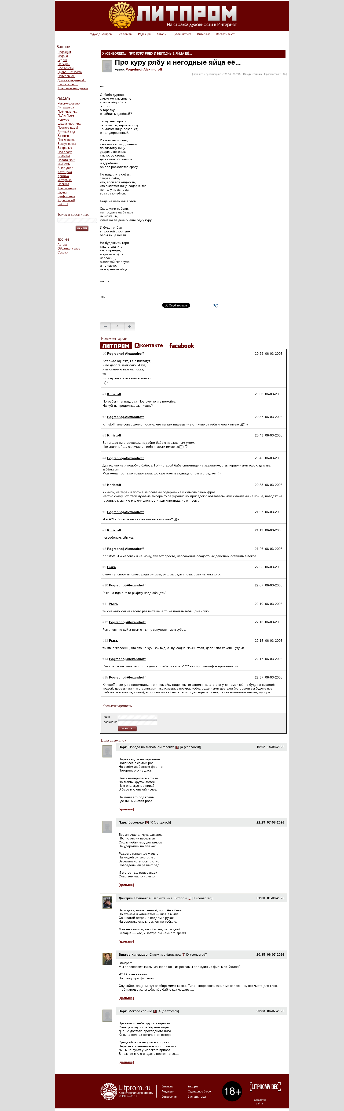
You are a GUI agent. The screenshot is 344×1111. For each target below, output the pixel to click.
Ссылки (63, 252)
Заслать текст (225, 34)
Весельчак (136, 822)
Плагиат (63, 184)
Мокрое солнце (140, 1011)
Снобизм (64, 156)
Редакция (144, 34)
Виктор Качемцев (133, 954)
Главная (167, 1086)
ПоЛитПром (66, 115)
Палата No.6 (66, 160)
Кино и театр (67, 188)
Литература (66, 107)
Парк (123, 747)
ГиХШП (63, 204)
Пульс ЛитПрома (70, 72)
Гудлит (62, 60)
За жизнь (64, 136)
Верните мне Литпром (170, 898)
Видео (62, 192)
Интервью (203, 34)
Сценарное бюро (199, 1091)
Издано (63, 56)
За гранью (65, 147)
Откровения (170, 1096)
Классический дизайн (73, 88)
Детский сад (66, 132)
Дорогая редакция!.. (72, 80)
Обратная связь (69, 248)
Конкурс (63, 119)
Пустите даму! (68, 127)
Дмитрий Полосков (135, 898)
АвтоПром (65, 172)
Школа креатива (69, 123)
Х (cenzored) (66, 200)
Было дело (65, 168)
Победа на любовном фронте (151, 747)
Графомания (66, 196)
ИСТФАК (64, 164)
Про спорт (65, 152)
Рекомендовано (69, 103)
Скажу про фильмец (165, 954)
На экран (64, 64)
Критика (63, 176)
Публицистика (181, 34)
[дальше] (126, 809)
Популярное (66, 76)
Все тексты (124, 34)
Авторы (162, 34)
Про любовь (66, 140)
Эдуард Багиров (101, 34)
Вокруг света (67, 143)
